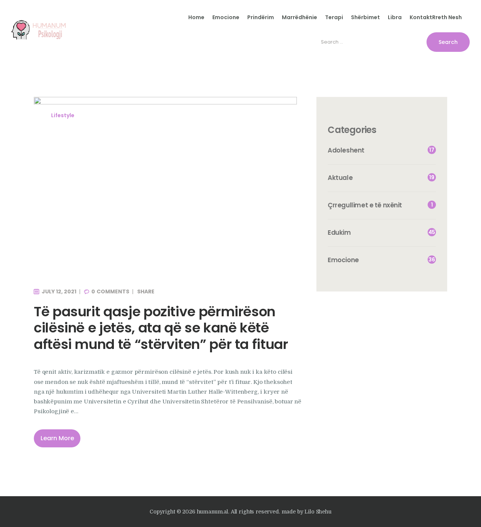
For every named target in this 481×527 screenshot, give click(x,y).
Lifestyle (62, 115)
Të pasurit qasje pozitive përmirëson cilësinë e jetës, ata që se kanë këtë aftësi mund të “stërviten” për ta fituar (161, 328)
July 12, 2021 (59, 291)
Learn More (57, 438)
